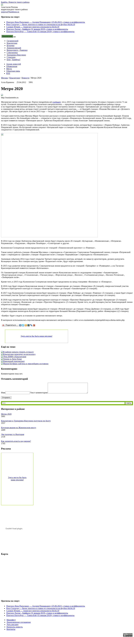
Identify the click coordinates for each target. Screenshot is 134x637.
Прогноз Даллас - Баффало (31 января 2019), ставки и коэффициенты (37, 29)
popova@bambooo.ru (10, 12)
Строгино (11, 57)
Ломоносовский (14, 48)
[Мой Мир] (28, 325)
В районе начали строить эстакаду (18, 352)
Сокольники (12, 52)
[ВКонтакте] (20, 325)
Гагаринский (12, 41)
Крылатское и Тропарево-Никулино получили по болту (26, 421)
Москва (4, 78)
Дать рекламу (13, 624)
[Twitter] (23, 325)
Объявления (11, 66)
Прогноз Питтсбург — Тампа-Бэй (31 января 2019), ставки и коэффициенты (40, 31)
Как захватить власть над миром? (16, 441)
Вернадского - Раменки (17, 50)
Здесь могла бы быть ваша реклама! (36, 336)
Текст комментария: (39, 393)
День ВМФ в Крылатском (14, 356)
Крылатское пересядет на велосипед (19, 354)
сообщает (56, 102)
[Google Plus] (34, 325)
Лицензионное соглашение (19, 622)
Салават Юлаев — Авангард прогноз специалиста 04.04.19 (32, 27)
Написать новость (15, 627)
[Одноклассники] (25, 325)
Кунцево (10, 45)
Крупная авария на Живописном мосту (18, 427)
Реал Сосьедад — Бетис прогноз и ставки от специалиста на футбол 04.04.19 (40, 24)
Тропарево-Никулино (16, 55)
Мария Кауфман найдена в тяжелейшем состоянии (25, 364)
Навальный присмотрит (14, 361)
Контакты (11, 629)
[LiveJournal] (31, 325)
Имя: (3, 393)
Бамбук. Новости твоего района (15, 2)
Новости (25, 78)
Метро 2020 (6, 414)
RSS (8, 73)
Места (9, 69)
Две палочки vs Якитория (12, 434)
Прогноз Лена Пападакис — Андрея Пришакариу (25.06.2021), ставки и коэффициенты (45, 22)
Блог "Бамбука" (14, 59)
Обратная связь (13, 71)
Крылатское (7, 36)
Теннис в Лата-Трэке (12, 359)
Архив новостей (13, 64)
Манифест (11, 620)
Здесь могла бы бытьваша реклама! (17, 478)
